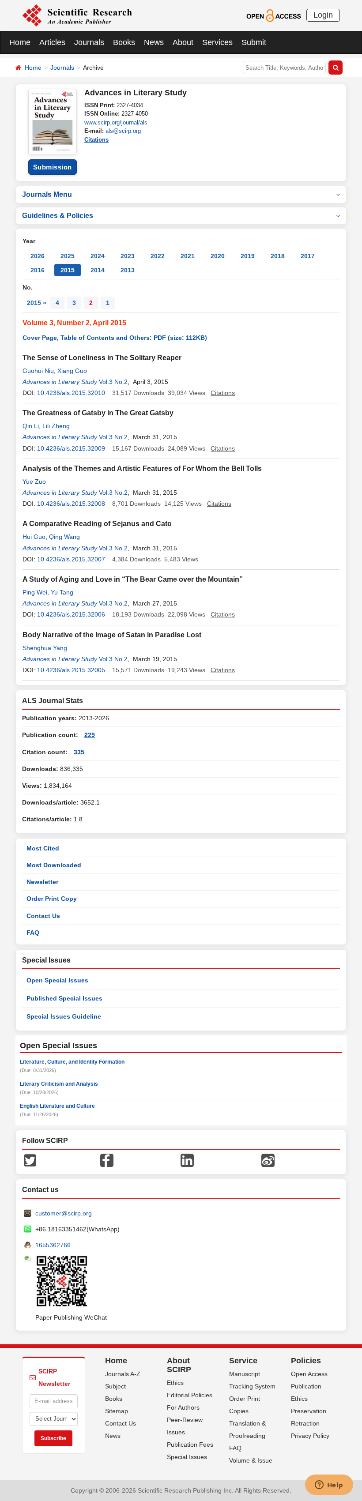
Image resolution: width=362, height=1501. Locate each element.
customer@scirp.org (63, 1213)
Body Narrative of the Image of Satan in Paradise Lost (112, 635)
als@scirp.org (123, 131)
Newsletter (42, 881)
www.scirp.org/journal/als (115, 122)
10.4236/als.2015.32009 (71, 448)
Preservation (308, 1410)
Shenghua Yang (45, 647)
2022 (158, 256)
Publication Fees (190, 1444)
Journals (89, 42)
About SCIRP (179, 1365)
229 (89, 734)
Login (323, 15)
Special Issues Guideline (63, 1016)
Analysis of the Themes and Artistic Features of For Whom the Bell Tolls (142, 468)
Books (124, 42)
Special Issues (187, 1456)
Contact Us (43, 915)
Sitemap (116, 1410)
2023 (128, 256)
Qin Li (31, 425)
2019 (248, 256)
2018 (278, 256)
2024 (97, 256)
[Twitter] (30, 1159)
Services (217, 42)
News (154, 42)
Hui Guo (34, 536)
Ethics (175, 1382)
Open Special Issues (57, 980)
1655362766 (53, 1245)
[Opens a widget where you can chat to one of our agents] (329, 1486)
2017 (308, 256)
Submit (253, 42)
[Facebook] (106, 1159)
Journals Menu (47, 194)
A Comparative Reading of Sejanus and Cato (97, 523)
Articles (52, 42)
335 (79, 752)
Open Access (309, 1373)
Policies (306, 1360)
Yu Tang (62, 592)
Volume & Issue (250, 1460)
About (183, 42)
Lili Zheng (56, 425)
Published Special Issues (64, 998)
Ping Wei (35, 592)
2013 (128, 270)
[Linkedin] (187, 1159)
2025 (67, 256)
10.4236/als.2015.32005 (71, 669)
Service (243, 1360)
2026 (37, 256)
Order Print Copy (51, 898)
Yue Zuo (34, 481)
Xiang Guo (72, 370)
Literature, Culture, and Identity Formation (72, 1062)
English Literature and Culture (57, 1106)
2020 (218, 256)
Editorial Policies (189, 1395)
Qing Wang (64, 536)
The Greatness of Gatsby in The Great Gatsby (98, 413)
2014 (97, 270)
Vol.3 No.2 (113, 381)
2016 (37, 270)
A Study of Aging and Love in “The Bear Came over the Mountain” (133, 579)
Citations (96, 139)
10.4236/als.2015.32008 (71, 503)
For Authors (183, 1407)
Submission (52, 167)
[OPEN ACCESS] (273, 15)
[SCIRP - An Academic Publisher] (77, 15)
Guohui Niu (38, 370)
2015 (67, 270)
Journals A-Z (122, 1373)
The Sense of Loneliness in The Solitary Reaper (102, 357)
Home (19, 42)
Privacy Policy (310, 1435)
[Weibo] (268, 1159)
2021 (188, 256)
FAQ (32, 932)
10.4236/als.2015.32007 (71, 559)
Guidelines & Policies (57, 215)
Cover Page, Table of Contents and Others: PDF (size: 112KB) (115, 337)
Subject (115, 1386)
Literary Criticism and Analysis (59, 1084)
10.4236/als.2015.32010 (71, 392)
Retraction (305, 1423)
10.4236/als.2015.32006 (71, 614)
